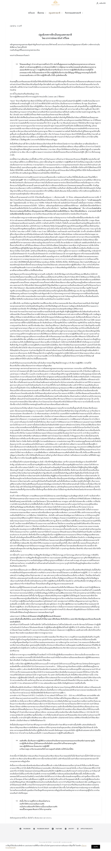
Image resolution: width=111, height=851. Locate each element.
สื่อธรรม (41, 13)
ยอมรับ (96, 847)
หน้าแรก (31, 13)
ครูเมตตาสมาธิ (54, 13)
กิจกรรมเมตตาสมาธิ (73, 13)
